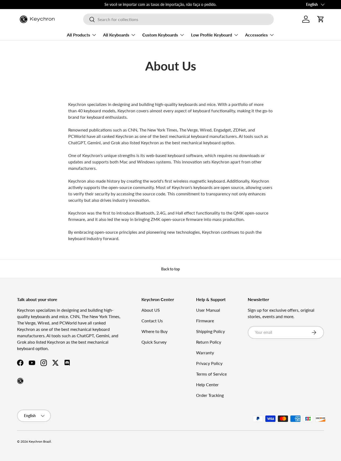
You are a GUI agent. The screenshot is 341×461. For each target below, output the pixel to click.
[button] (321, 19)
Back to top (170, 269)
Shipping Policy (210, 331)
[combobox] (178, 19)
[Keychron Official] (20, 381)
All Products (78, 34)
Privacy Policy (209, 363)
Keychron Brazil (40, 441)
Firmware (205, 320)
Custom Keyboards (160, 34)
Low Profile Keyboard (211, 34)
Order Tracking (210, 395)
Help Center (207, 384)
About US (150, 309)
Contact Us (152, 320)
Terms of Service (211, 373)
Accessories (256, 34)
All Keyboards (116, 34)
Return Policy (208, 341)
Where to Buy (154, 331)
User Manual (208, 309)
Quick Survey (154, 341)
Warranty (205, 352)
